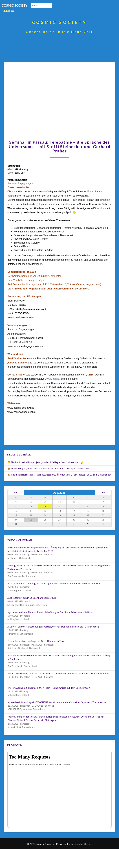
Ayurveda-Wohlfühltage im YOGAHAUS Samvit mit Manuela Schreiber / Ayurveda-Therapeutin (56, 702)
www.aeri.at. (53, 378)
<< (15, 492)
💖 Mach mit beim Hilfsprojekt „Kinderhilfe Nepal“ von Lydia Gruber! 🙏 (45, 462)
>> (103, 492)
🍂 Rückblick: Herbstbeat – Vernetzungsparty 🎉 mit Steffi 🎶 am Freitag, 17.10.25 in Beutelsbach (59, 474)
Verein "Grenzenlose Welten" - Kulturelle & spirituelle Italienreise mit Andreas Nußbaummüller (58, 673)
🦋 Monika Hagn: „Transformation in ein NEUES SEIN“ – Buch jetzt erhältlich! (48, 468)
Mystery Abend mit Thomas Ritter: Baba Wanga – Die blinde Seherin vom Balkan (49, 612)
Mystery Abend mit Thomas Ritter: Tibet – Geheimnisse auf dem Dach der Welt (48, 687)
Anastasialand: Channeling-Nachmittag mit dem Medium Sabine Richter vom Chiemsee (53, 583)
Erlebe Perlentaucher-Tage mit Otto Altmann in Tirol (35, 641)
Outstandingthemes (81, 843)
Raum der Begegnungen (20, 183)
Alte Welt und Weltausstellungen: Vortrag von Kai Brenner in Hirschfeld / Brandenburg (53, 626)
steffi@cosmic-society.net (31, 309)
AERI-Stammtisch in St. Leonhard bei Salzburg (32, 597)
